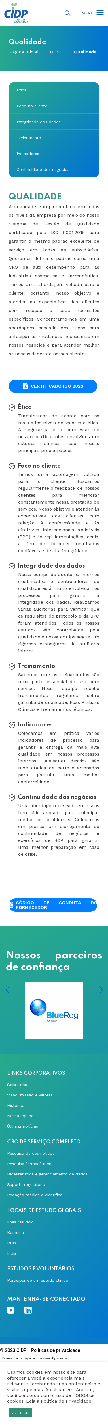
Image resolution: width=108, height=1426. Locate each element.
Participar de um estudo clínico (37, 1280)
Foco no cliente (32, 106)
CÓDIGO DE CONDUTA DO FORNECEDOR (56, 905)
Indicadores (28, 153)
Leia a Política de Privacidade (58, 1401)
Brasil (12, 1243)
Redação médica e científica (34, 1195)
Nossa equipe (20, 1116)
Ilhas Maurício (20, 1222)
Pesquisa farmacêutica (29, 1164)
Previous (7, 990)
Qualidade (85, 52)
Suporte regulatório (26, 1184)
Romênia (15, 1232)
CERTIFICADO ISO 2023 (57, 386)
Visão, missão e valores (30, 1095)
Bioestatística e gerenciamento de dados (47, 1174)
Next (101, 990)
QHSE (56, 52)
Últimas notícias (22, 1126)
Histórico (15, 1105)
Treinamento (29, 137)
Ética (21, 90)
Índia (11, 1253)
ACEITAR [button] (20, 1413)
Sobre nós (17, 1085)
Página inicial (24, 52)
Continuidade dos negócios (43, 169)
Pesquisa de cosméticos (30, 1153)
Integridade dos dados (39, 121)
